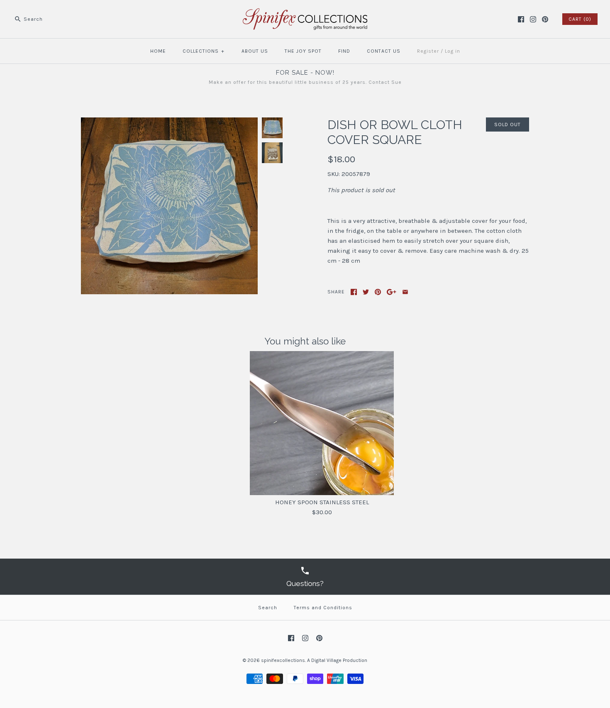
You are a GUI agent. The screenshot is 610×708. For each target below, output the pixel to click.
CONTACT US (383, 51)
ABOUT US (255, 51)
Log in (452, 51)
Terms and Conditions (323, 607)
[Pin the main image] (378, 292)
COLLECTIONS (203, 51)
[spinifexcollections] (305, 13)
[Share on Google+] (391, 292)
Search (267, 607)
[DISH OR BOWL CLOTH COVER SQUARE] (169, 122)
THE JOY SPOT (303, 51)
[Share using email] (405, 292)
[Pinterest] (545, 19)
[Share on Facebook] (354, 292)
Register (428, 51)
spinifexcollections (283, 660)
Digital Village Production (339, 660)
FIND (344, 51)
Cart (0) (580, 19)
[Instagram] (533, 19)
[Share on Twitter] (366, 292)
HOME (158, 51)
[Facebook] (521, 19)
